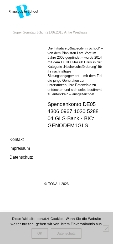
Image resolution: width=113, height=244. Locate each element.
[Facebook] (46, 192)
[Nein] (106, 228)
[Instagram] (56, 192)
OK (39, 233)
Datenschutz (21, 157)
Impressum (19, 148)
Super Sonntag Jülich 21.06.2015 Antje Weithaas (50, 32)
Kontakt (16, 139)
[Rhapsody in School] (23, 11)
